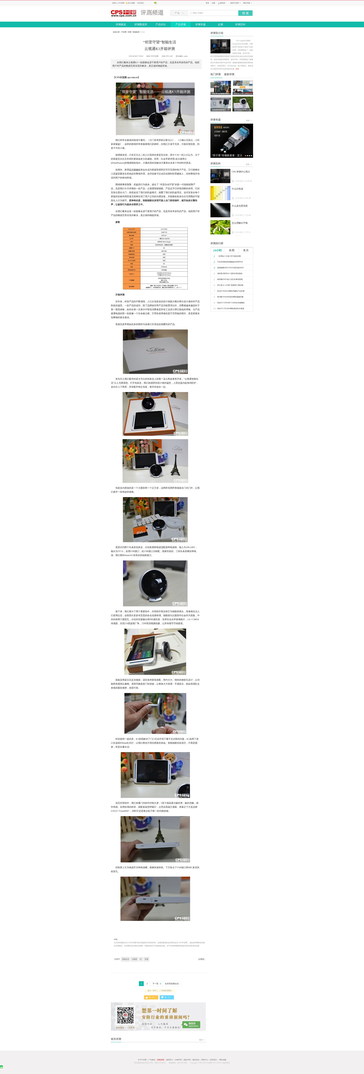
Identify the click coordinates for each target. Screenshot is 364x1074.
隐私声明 (187, 1060)
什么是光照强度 (240, 206)
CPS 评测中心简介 (241, 171)
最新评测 (229, 74)
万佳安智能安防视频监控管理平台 (228, 261)
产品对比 (161, 24)
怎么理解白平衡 (240, 223)
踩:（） (168, 997)
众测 (220, 24)
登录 (207, 3)
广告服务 (151, 1060)
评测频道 (121, 24)
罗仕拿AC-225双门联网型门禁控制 (228, 285)
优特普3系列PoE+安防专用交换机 (228, 273)
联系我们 (213, 1060)
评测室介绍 (216, 33)
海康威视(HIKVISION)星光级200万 (229, 267)
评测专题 (200, 24)
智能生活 (125, 959)
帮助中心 (204, 1060)
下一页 (155, 983)
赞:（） (152, 997)
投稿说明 (160, 1060)
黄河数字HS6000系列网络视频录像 (228, 296)
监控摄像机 (134, 169)
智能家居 (136, 32)
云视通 (134, 959)
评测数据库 (140, 24)
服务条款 (196, 1060)
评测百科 (240, 24)
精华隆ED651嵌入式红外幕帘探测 (228, 279)
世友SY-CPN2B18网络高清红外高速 (228, 308)
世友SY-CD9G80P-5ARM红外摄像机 (229, 302)
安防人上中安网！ (119, 3)
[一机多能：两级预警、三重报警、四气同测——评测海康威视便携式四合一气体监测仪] (231, 141)
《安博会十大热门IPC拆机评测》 (228, 256)
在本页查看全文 (172, 983)
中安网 (123, 32)
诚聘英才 (169, 1060)
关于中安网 (142, 1060)
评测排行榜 (216, 243)
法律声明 (178, 1060)
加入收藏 (131, 3)
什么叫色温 (237, 189)
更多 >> (202, 1040)
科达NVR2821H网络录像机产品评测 (229, 291)
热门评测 (215, 74)
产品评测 (180, 24)
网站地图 (222, 1060)
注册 (213, 3)
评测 (129, 32)
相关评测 (116, 1039)
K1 (141, 959)
